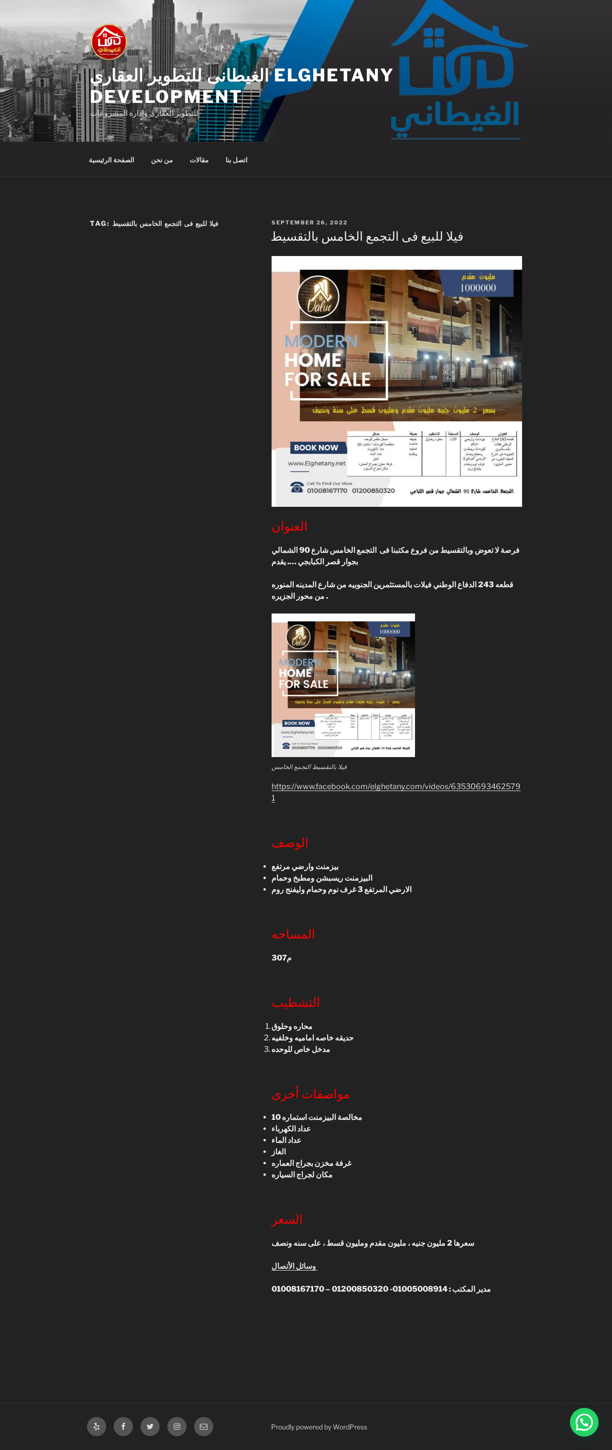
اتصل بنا (237, 160)
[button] (584, 1422)
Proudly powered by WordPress (319, 1427)
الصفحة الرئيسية (111, 160)
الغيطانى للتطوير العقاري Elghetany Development (242, 86)
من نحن (162, 160)
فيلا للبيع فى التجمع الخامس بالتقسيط (367, 236)
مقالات (199, 160)
